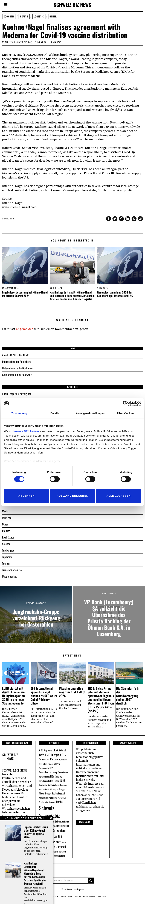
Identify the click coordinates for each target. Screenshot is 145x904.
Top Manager (8, 550)
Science (6, 544)
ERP (51, 768)
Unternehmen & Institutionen (17, 368)
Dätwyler (64, 759)
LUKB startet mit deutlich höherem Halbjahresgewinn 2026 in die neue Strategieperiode (13, 695)
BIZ (50, 750)
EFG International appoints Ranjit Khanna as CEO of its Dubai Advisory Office (44, 695)
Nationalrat (43, 797)
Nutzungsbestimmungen (85, 896)
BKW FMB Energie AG (51, 754)
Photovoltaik (62, 797)
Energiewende (44, 768)
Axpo (46, 750)
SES (55, 836)
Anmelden (102, 896)
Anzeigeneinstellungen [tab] (90, 413)
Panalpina (52, 797)
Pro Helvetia (43, 802)
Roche (59, 802)
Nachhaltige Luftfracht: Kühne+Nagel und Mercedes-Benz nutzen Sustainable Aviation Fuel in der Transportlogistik (72, 295)
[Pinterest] (121, 218)
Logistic (39, 16)
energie (57, 764)
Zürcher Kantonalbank (56, 855)
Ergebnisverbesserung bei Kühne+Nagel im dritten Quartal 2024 (25, 294)
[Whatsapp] (134, 218)
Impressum (53, 896)
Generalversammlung (48, 772)
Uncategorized (9, 576)
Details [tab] (54, 413)
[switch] (55, 479)
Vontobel (62, 851)
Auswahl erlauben (72, 495)
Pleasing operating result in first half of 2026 (72, 692)
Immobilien (43, 780)
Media (5, 511)
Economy (9, 16)
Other (53, 16)
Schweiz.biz (49, 815)
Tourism (6, 563)
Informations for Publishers (16, 361)
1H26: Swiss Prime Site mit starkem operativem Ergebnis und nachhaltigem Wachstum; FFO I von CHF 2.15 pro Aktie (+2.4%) (101, 699)
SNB (60, 836)
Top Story (7, 557)
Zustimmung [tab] (19, 413)
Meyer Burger (59, 789)
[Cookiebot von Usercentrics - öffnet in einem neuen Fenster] (125, 403)
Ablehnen (26, 495)
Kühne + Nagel (53, 780)
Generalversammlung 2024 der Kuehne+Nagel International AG (115, 294)
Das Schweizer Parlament (53, 757)
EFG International (46, 764)
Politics (6, 531)
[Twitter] (114, 218)
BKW (55, 750)
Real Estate (8, 537)
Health (24, 16)
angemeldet (24, 329)
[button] (91, 881)
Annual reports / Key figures (16, 394)
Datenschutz (66, 896)
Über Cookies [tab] (125, 413)
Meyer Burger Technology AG (52, 793)
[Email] (140, 218)
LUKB (62, 780)
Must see (6, 518)
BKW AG (62, 750)
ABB (41, 750)
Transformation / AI (12, 570)
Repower (52, 802)
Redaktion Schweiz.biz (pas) (18, 42)
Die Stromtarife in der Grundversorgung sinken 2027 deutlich (127, 695)
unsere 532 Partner (26, 431)
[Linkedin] (127, 218)
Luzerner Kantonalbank (49, 785)
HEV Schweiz (56, 776)
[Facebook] (108, 218)
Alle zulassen (118, 495)
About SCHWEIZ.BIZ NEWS (15, 355)
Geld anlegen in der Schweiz (17, 375)
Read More (84, 822)
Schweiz (46, 808)
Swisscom (54, 841)
